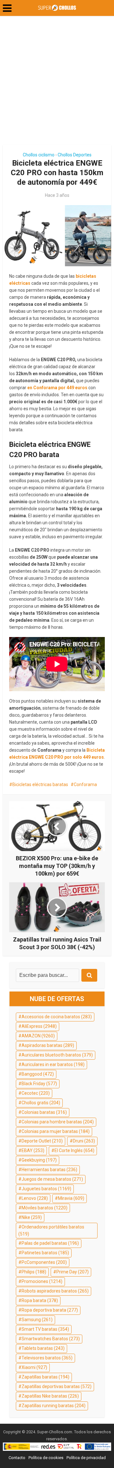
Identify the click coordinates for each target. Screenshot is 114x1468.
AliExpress (39, 1026)
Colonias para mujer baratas (56, 1131)
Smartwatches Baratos (51, 1338)
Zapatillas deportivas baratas (57, 1386)
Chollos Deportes (75, 154)
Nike (32, 1217)
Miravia (71, 1198)
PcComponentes (44, 1262)
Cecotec (36, 1093)
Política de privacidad (86, 1457)
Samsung (37, 1319)
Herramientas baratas (49, 1169)
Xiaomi (34, 1367)
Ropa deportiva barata (50, 1310)
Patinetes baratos (45, 1252)
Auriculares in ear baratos (53, 1064)
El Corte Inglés (74, 1150)
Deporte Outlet (42, 1140)
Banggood (38, 1074)
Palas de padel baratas (50, 1243)
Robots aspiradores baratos (55, 1290)
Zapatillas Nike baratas (50, 1396)
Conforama (85, 784)
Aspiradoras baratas (48, 1045)
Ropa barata (40, 1300)
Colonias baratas (44, 1112)
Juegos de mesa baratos (52, 1179)
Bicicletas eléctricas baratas (40, 784)
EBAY (33, 1150)
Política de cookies (45, 1457)
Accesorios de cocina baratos (57, 1016)
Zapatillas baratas (45, 1376)
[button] (7, 8)
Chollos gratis (41, 1102)
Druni (84, 1140)
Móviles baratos (44, 1207)
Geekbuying (39, 1160)
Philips (34, 1271)
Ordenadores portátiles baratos (51, 1230)
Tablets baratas (43, 1348)
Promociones (42, 1281)
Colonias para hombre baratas (58, 1121)
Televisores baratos (47, 1357)
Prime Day (72, 1271)
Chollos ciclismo (38, 154)
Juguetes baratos (46, 1188)
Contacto (17, 1457)
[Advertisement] (57, 82)
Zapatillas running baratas (54, 1405)
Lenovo (35, 1198)
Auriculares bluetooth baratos (57, 1054)
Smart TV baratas (45, 1329)
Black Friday (39, 1083)
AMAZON (38, 1035)
